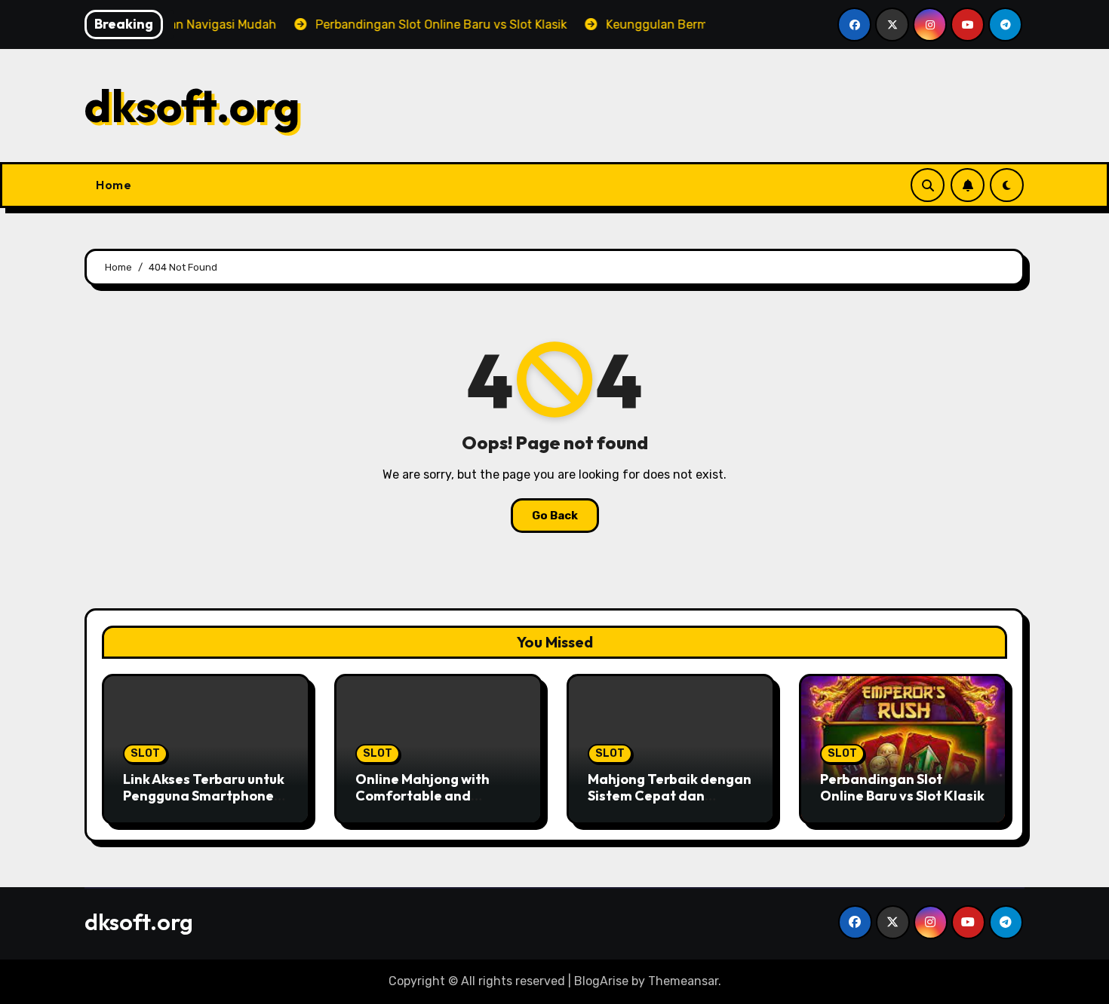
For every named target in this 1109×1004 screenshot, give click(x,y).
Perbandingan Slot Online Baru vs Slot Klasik (902, 787)
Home (113, 184)
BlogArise (601, 981)
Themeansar (683, 981)
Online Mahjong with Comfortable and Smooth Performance (426, 795)
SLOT (145, 753)
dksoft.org (192, 105)
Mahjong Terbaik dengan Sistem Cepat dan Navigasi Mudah (669, 795)
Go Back (555, 515)
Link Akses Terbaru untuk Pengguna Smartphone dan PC (203, 795)
